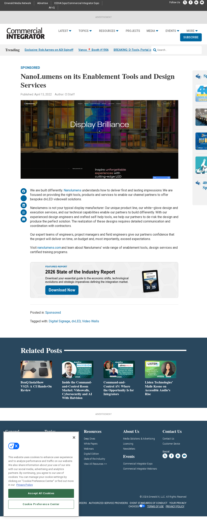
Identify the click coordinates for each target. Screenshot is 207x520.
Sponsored (30, 68)
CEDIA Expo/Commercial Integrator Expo (76, 3)
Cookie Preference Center (41, 504)
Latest (63, 30)
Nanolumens (73, 190)
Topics (84, 30)
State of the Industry (94, 459)
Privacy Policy (24, 484)
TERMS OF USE (155, 506)
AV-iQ (52, 7)
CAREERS (81, 503)
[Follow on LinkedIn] (196, 2)
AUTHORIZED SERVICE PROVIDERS (108, 503)
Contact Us (168, 439)
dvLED (76, 321)
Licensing (128, 444)
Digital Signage (59, 321)
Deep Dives (89, 439)
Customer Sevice (171, 444)
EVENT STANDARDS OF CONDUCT (148, 503)
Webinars (89, 449)
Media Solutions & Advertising (139, 439)
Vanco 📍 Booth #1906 (93, 49)
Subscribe (191, 37)
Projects (133, 30)
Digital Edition (91, 454)
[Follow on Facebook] (191, 2)
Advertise (42, 3)
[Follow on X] (185, 2)
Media (151, 30)
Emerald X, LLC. (157, 496)
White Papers (91, 444)
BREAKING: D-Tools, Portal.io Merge (137, 49)
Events (171, 30)
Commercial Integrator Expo (137, 464)
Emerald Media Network (17, 3)
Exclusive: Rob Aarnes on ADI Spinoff (49, 49)
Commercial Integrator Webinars (140, 469)
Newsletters (129, 449)
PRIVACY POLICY (175, 506)
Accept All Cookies (41, 493)
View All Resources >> (95, 464)
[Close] (74, 437)
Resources (107, 30)
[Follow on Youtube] (202, 2)
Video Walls (90, 321)
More (190, 30)
